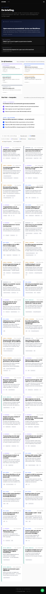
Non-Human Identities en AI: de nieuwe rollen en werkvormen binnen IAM (11, 476)
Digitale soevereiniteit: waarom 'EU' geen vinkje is (11, 284)
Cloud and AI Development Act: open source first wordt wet (34, 150)
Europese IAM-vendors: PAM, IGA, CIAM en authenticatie (33, 455)
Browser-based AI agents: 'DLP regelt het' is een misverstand (34, 380)
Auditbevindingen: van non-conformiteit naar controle (33, 265)
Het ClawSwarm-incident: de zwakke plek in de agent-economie (11, 456)
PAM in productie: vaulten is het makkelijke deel (34, 187)
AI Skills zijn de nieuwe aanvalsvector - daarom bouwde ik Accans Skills (34, 418)
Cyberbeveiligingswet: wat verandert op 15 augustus (32, 207)
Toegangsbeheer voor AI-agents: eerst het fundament (11, 207)
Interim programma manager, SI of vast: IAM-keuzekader (11, 265)
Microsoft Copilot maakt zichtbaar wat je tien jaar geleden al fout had (9, 381)
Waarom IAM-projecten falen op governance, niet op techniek (19, 122)
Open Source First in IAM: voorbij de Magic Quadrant (32, 341)
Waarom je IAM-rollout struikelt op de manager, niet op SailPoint (19, 124)
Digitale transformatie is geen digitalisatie (11, 569)
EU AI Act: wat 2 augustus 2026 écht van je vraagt (34, 168)
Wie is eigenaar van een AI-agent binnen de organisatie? (18, 109)
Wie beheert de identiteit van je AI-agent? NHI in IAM (34, 284)
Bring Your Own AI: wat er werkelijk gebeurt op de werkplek (10, 303)
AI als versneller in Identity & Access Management (11, 513)
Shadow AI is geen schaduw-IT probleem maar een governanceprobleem (22, 106)
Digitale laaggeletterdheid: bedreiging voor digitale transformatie (10, 551)
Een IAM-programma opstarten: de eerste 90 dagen (34, 245)
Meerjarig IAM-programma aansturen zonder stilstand (10, 187)
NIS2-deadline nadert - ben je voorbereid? (33, 513)
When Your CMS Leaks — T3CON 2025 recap (10, 531)
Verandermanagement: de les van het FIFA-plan (11, 168)
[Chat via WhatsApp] (42, 590)
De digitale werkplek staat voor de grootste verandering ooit (33, 550)
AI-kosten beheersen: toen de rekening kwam (11, 225)
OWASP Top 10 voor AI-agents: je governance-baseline (11, 150)
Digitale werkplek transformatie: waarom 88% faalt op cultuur (34, 302)
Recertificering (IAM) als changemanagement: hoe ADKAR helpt (19, 127)
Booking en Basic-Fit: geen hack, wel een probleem (32, 494)
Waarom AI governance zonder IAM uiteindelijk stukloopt (18, 111)
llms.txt (28, 591)
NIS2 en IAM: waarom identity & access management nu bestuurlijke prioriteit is (11, 495)
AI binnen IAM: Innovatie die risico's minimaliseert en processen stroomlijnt (33, 532)
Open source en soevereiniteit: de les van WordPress (33, 225)
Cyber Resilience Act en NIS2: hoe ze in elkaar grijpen (11, 245)
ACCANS (3, 1)
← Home (8, 1)
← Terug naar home (20, 591)
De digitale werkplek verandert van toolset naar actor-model (11, 399)
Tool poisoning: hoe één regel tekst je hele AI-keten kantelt (11, 436)
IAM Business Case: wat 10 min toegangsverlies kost (11, 321)
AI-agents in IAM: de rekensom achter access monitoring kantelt (33, 476)
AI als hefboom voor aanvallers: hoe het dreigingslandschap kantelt (34, 437)
